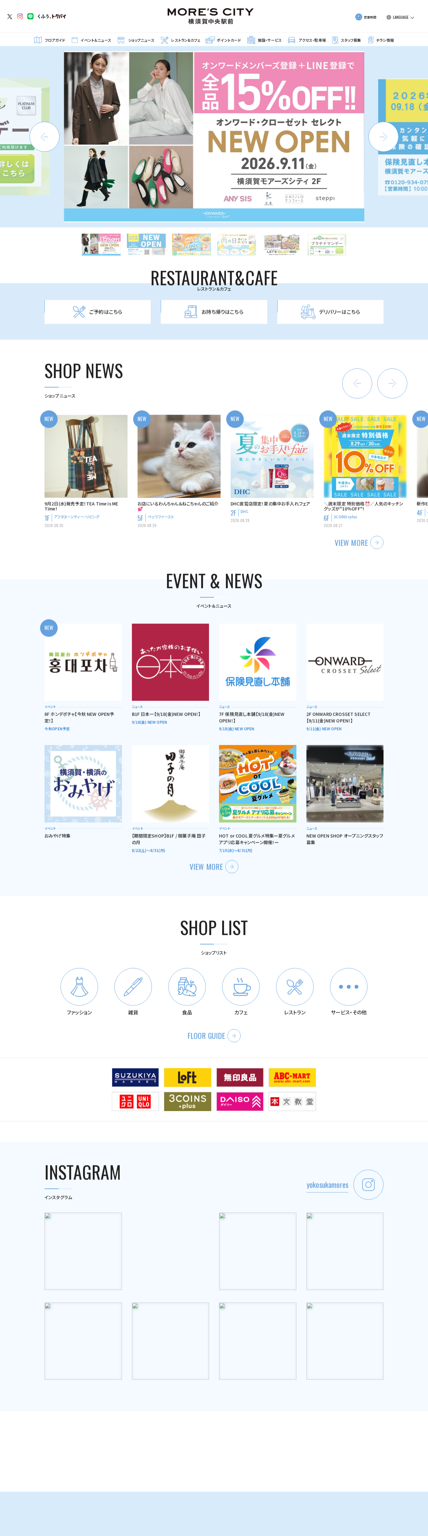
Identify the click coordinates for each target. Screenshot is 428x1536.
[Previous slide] (44, 137)
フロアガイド (55, 40)
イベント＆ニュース (96, 40)
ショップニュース (141, 40)
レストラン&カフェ (185, 40)
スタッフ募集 (351, 40)
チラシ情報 (385, 40)
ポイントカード (229, 40)
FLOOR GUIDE (206, 1035)
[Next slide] (383, 137)
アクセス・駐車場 (312, 40)
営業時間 (370, 17)
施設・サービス (270, 40)
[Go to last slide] (357, 383)
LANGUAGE (401, 17)
